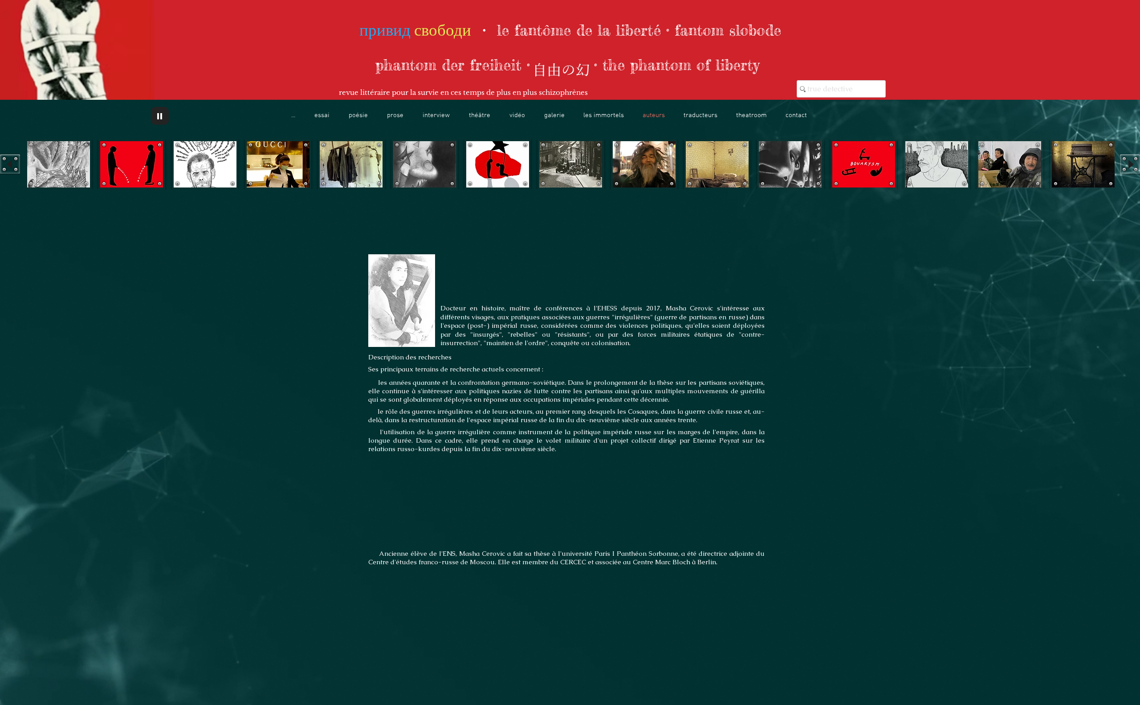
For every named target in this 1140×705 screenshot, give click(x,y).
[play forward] (1130, 164)
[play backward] (10, 164)
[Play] (160, 116)
